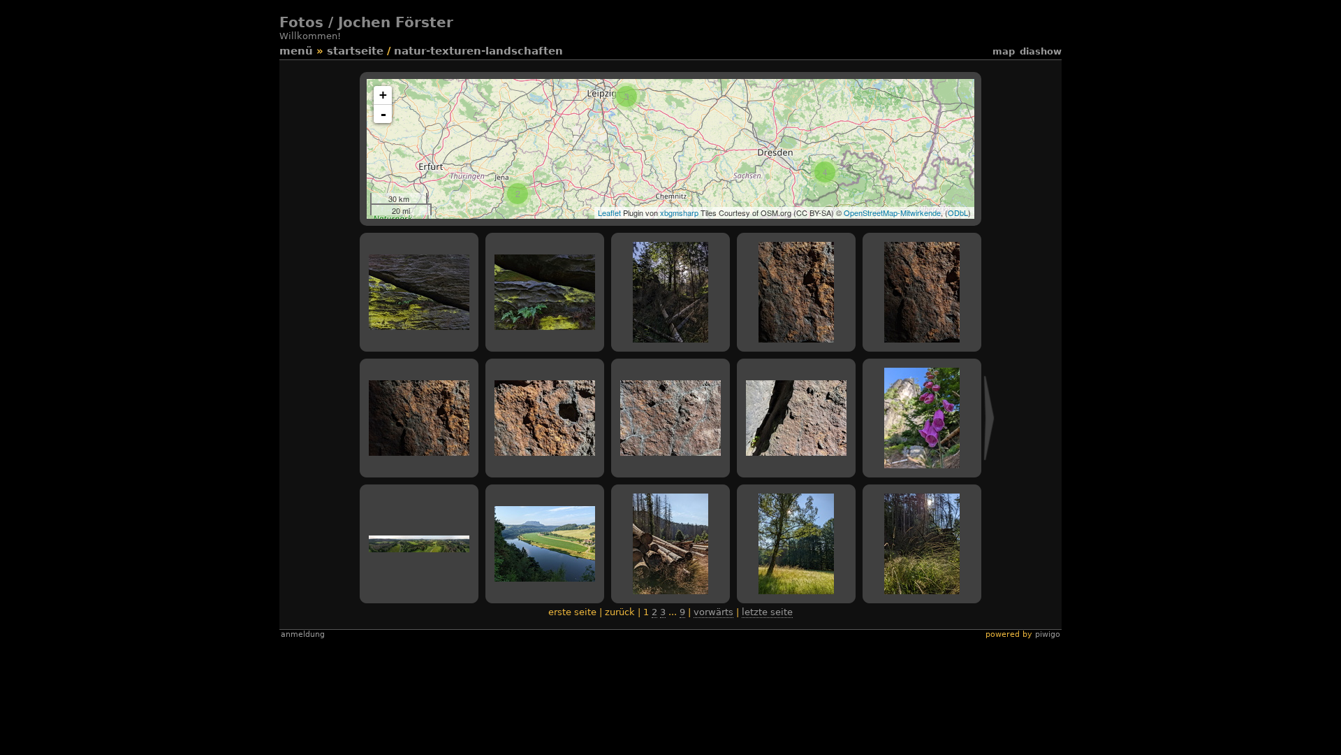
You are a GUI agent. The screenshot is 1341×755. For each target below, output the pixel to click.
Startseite (355, 51)
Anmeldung (303, 634)
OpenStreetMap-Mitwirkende (892, 212)
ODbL (958, 212)
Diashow (1041, 51)
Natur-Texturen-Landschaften (478, 51)
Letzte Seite (767, 612)
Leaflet (609, 212)
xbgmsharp (679, 212)
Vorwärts (713, 612)
